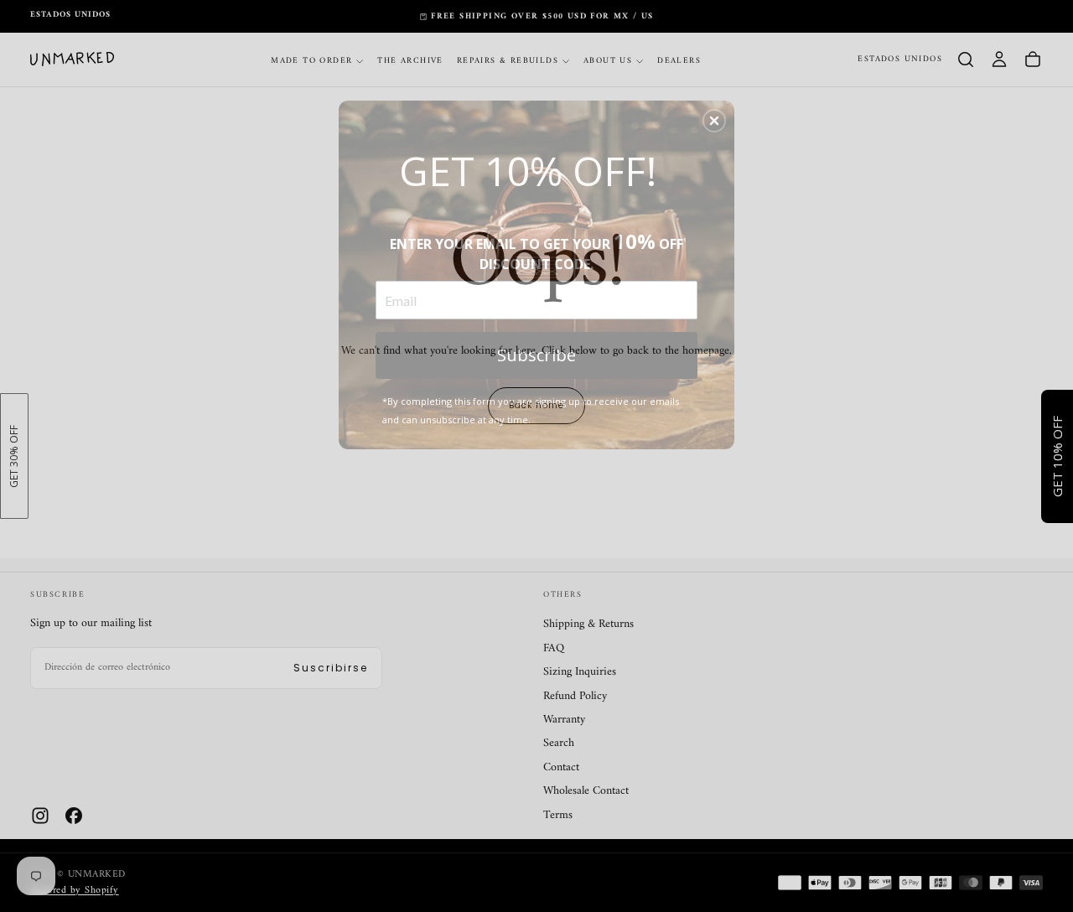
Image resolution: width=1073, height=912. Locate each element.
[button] (714, 121)
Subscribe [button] (536, 355)
